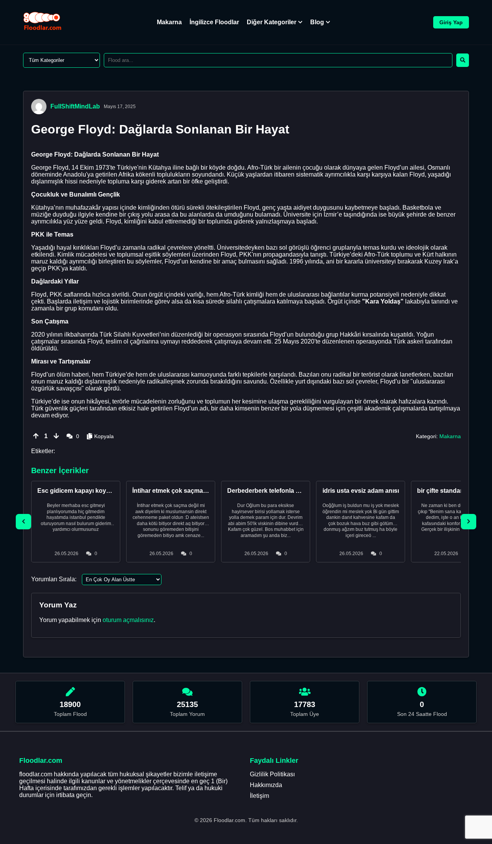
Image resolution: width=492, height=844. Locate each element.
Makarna (169, 22)
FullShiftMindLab (75, 106)
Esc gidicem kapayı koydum (78, 490)
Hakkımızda (266, 785)
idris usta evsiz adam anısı (360, 490)
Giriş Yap (451, 22)
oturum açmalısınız (128, 620)
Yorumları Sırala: (53, 579)
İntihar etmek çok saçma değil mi (179, 490)
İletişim (259, 795)
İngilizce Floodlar (214, 22)
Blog (317, 22)
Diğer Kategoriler (271, 22)
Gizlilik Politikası (272, 774)
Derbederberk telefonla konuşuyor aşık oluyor (294, 490)
